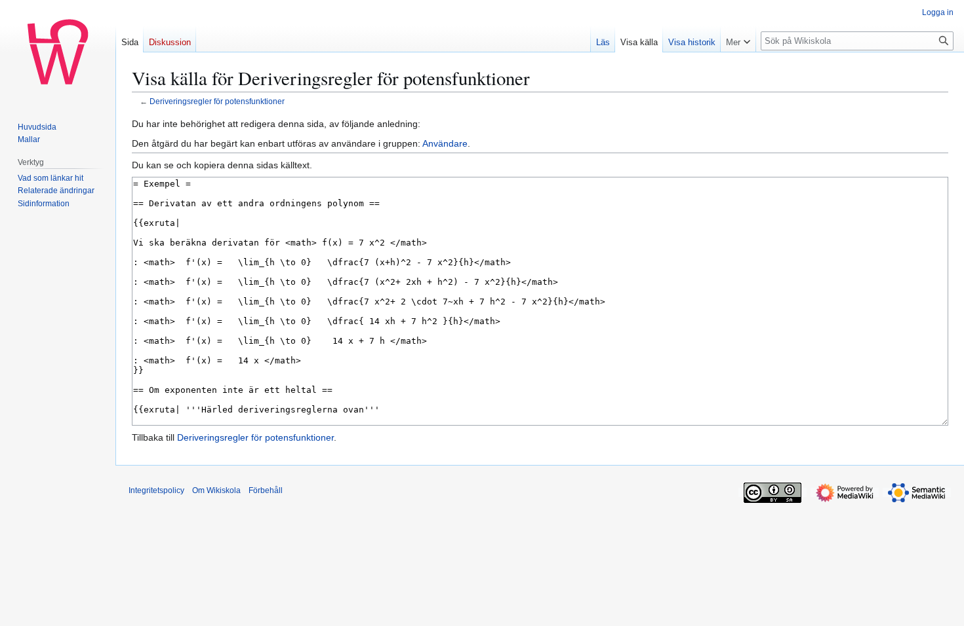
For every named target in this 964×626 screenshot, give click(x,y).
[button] (738, 39)
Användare (445, 143)
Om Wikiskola (216, 490)
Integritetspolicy (156, 490)
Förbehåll (266, 490)
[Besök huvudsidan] (57, 52)
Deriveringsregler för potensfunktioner (217, 101)
